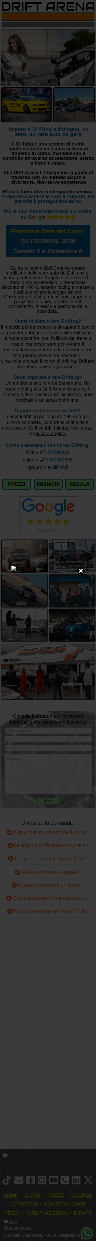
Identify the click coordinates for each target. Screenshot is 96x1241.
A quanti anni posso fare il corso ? (50, 832)
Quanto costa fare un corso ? (51, 884)
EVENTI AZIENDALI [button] (48, 1212)
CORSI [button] (32, 1194)
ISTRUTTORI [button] (24, 1203)
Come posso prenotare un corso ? (50, 898)
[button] (17, 1221)
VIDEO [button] (12, 1212)
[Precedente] (8, 58)
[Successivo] (87, 58)
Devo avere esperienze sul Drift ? (51, 911)
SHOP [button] (79, 1203)
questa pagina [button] (50, 433)
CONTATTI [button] (55, 1203)
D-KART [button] (83, 1212)
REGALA (79, 484)
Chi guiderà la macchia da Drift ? (51, 858)
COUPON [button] (81, 1194)
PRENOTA (48, 484)
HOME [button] (11, 1194)
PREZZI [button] (55, 1194)
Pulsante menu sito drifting (89, 17)
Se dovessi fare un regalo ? (50, 872)
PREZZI (16, 484)
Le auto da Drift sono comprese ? (51, 845)
